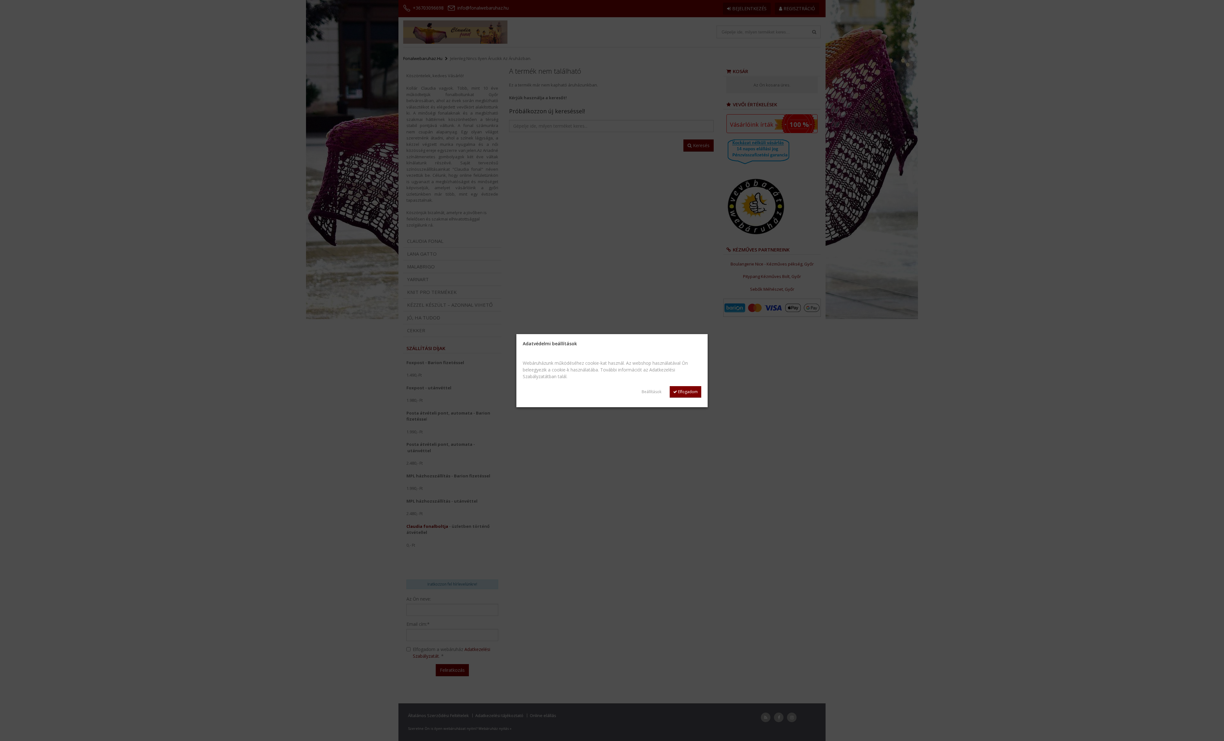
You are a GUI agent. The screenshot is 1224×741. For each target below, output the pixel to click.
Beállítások (651, 391)
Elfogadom (687, 391)
